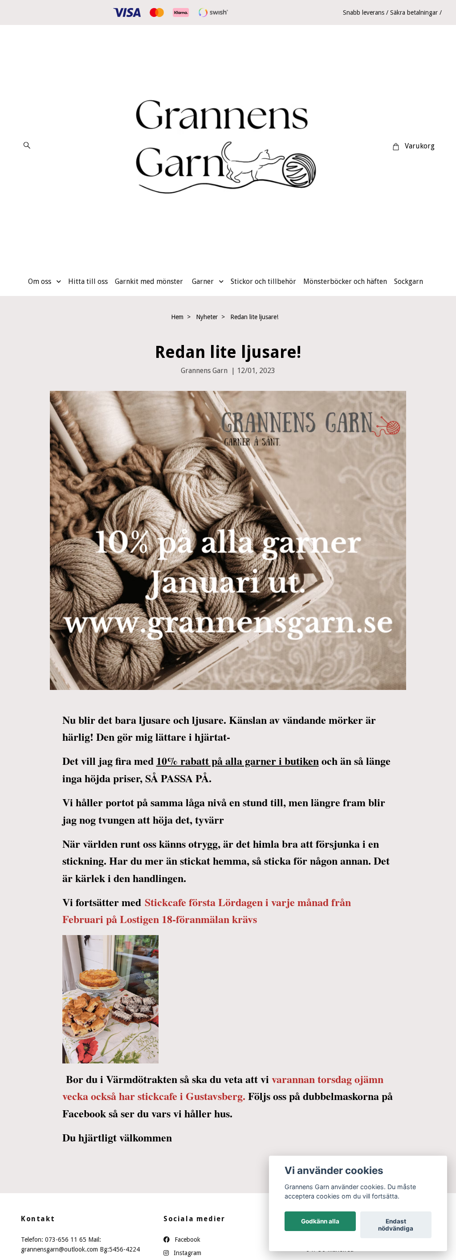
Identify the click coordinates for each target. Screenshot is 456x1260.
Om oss (39, 281)
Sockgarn (408, 281)
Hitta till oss (88, 281)
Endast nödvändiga (395, 1225)
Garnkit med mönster (149, 281)
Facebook (186, 1239)
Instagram (186, 1252)
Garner (203, 281)
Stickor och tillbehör (263, 281)
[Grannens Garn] (228, 146)
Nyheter (207, 316)
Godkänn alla (320, 1221)
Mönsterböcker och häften (345, 281)
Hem (177, 316)
